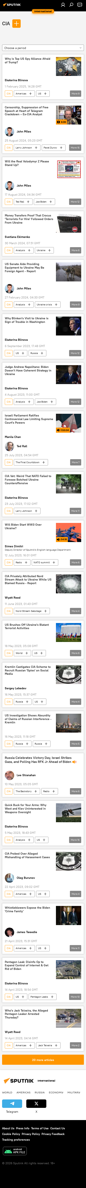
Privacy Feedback (53, 1134)
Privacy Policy (31, 1134)
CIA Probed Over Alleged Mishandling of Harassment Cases (27, 855)
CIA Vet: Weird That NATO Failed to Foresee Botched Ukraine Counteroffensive (28, 479)
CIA (6, 23)
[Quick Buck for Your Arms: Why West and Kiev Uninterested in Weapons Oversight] (68, 812)
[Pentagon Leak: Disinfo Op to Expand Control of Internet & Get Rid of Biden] (68, 969)
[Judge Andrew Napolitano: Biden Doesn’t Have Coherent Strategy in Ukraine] (68, 374)
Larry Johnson (24, 147)
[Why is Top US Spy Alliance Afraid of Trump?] (68, 66)
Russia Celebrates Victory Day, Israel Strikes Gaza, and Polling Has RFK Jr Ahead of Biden (38, 760)
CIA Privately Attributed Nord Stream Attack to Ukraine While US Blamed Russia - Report (28, 579)
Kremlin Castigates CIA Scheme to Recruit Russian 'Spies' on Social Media (28, 670)
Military (73, 1092)
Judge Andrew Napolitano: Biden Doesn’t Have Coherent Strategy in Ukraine (28, 370)
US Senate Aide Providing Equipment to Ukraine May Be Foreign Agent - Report (24, 267)
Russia (34, 353)
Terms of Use (40, 1128)
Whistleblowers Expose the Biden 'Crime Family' (27, 909)
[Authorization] (63, 4)
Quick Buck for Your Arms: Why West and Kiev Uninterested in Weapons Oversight (25, 808)
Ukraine (41, 250)
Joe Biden (41, 201)
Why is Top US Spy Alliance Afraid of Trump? (27, 60)
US (39, 93)
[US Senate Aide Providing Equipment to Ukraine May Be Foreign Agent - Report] (68, 271)
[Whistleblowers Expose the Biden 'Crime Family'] (68, 915)
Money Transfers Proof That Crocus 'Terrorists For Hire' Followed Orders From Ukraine (29, 219)
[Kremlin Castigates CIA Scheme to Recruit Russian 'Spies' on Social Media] (68, 674)
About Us (8, 1128)
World (19, 653)
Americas (21, 93)
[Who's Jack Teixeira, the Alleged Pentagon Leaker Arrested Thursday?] (68, 1018)
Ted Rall (20, 201)
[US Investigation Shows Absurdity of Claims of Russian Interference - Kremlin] (68, 723)
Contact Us (57, 1128)
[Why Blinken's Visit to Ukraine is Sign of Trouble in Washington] (68, 326)
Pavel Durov (50, 147)
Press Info (22, 1128)
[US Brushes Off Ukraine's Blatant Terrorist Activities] (68, 632)
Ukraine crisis (44, 304)
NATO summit (42, 562)
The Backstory (24, 791)
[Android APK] (15, 1151)
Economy (56, 1092)
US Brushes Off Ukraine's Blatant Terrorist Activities (27, 626)
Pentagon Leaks (39, 996)
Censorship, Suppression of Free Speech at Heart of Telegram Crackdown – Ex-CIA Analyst (26, 111)
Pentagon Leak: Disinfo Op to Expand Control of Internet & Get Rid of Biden (26, 965)
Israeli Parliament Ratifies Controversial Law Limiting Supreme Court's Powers (29, 419)
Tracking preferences (16, 1140)
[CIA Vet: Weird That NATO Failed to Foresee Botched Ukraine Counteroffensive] (68, 483)
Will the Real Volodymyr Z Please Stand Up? (27, 163)
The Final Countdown (27, 462)
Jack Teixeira (45, 1045)
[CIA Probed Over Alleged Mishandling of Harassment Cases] (68, 861)
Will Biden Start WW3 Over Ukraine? (23, 526)
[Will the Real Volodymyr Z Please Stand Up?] (68, 169)
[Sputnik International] (12, 6)
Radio (19, 562)
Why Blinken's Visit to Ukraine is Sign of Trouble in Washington (26, 320)
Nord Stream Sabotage (28, 611)
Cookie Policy (11, 1134)
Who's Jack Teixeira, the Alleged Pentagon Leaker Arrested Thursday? (26, 1014)
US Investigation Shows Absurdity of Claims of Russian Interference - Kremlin (28, 719)
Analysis (20, 250)
